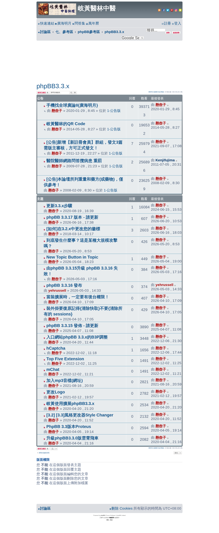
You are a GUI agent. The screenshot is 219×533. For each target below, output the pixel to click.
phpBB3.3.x (52, 86)
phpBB (103, 515)
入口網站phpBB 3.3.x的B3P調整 (77, 337)
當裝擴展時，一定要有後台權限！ (77, 296)
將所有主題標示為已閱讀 (156, 92)
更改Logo (55, 392)
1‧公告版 (114, 111)
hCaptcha (55, 348)
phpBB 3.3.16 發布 (64, 285)
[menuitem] (63, 23)
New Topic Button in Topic (72, 257)
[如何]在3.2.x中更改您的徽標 (73, 228)
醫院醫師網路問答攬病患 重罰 (74, 160)
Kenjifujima (165, 160)
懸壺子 (57, 111)
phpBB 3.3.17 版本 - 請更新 (72, 217)
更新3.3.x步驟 (59, 205)
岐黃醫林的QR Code (65, 123)
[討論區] (57, 9)
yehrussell (57, 290)
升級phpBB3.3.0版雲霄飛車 (72, 438)
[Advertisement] (109, 59)
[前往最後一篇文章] (168, 105)
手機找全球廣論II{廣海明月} (72, 105)
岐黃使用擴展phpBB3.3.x (70, 403)
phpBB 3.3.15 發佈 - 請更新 (72, 325)
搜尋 (168, 33)
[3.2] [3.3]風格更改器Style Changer (79, 415)
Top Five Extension (65, 358)
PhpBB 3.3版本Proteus (68, 426)
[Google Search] (142, 37)
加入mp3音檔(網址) (64, 380)
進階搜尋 (176, 33)
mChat (52, 369)
